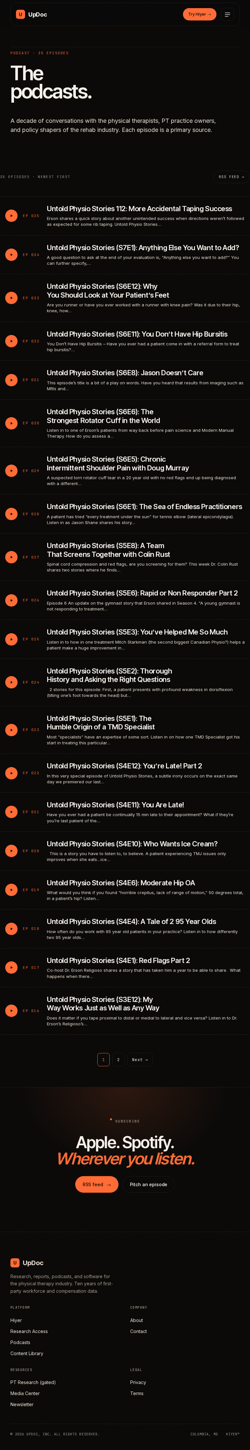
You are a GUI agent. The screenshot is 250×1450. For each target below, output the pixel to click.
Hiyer (16, 1320)
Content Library (26, 1353)
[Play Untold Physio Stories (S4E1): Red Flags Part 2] (11, 967)
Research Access (29, 1331)
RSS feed (97, 1184)
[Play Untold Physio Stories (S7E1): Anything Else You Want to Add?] (11, 255)
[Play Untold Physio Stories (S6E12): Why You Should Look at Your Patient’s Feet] (11, 298)
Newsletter (22, 1404)
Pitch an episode (149, 1184)
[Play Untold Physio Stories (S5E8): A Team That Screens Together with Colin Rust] (11, 557)
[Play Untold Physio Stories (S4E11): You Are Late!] (11, 812)
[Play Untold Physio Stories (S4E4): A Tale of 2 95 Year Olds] (11, 929)
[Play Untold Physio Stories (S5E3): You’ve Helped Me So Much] (11, 639)
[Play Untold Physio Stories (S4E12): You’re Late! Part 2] (11, 773)
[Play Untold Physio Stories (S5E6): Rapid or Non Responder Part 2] (11, 600)
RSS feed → (231, 176)
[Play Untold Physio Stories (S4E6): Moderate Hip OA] (11, 890)
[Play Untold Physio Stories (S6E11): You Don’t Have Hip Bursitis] (11, 341)
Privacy (138, 1382)
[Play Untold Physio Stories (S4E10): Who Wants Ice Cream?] (11, 851)
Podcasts (20, 1342)
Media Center (25, 1393)
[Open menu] (227, 14)
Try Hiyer (199, 14)
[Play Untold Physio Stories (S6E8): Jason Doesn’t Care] (11, 380)
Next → (140, 1059)
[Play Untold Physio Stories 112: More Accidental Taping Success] (11, 216)
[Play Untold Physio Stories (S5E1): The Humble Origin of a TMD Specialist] (11, 730)
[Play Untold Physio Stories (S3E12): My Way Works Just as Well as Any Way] (11, 1011)
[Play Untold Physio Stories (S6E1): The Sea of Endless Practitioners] (11, 514)
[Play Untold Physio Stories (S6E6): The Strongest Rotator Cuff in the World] (11, 423)
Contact (138, 1331)
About (136, 1320)
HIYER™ (233, 1434)
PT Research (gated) (33, 1382)
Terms (137, 1393)
